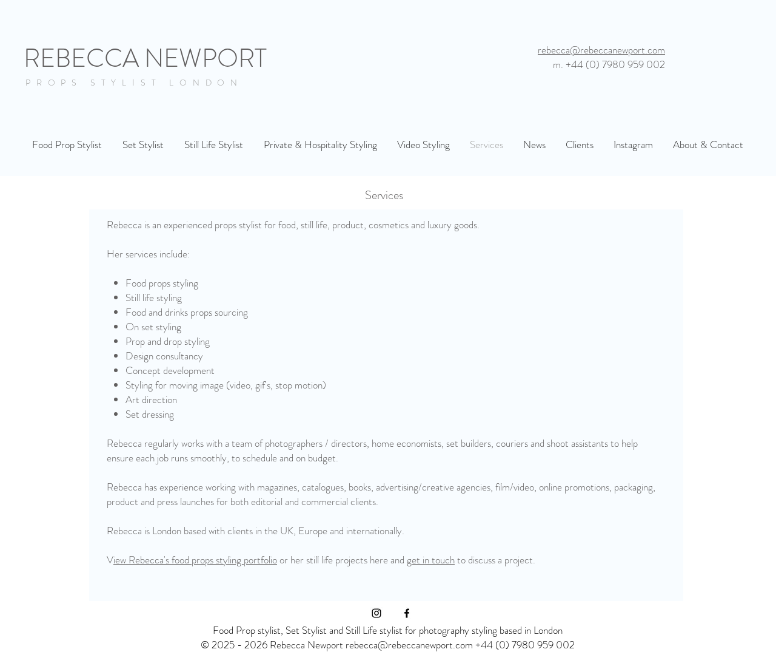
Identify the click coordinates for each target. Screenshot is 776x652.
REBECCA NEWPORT (145, 58)
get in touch (431, 559)
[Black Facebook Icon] (407, 613)
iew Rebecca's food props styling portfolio (195, 559)
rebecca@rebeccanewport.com (601, 49)
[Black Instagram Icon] (376, 613)
